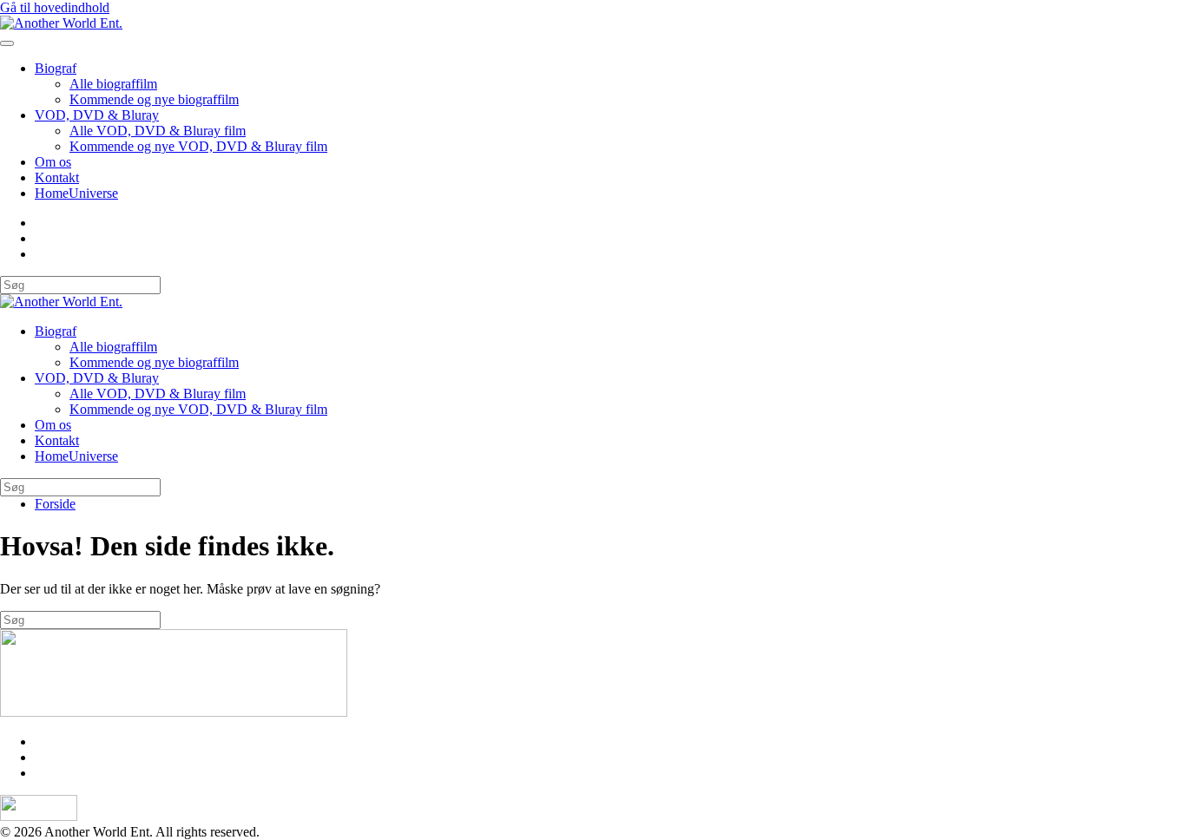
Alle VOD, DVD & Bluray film (157, 130)
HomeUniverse (76, 193)
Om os (53, 161)
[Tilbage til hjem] (61, 23)
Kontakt (57, 177)
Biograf (55, 68)
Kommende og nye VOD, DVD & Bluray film (198, 146)
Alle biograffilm (113, 83)
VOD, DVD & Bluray (97, 115)
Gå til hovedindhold (54, 7)
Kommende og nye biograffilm (154, 99)
